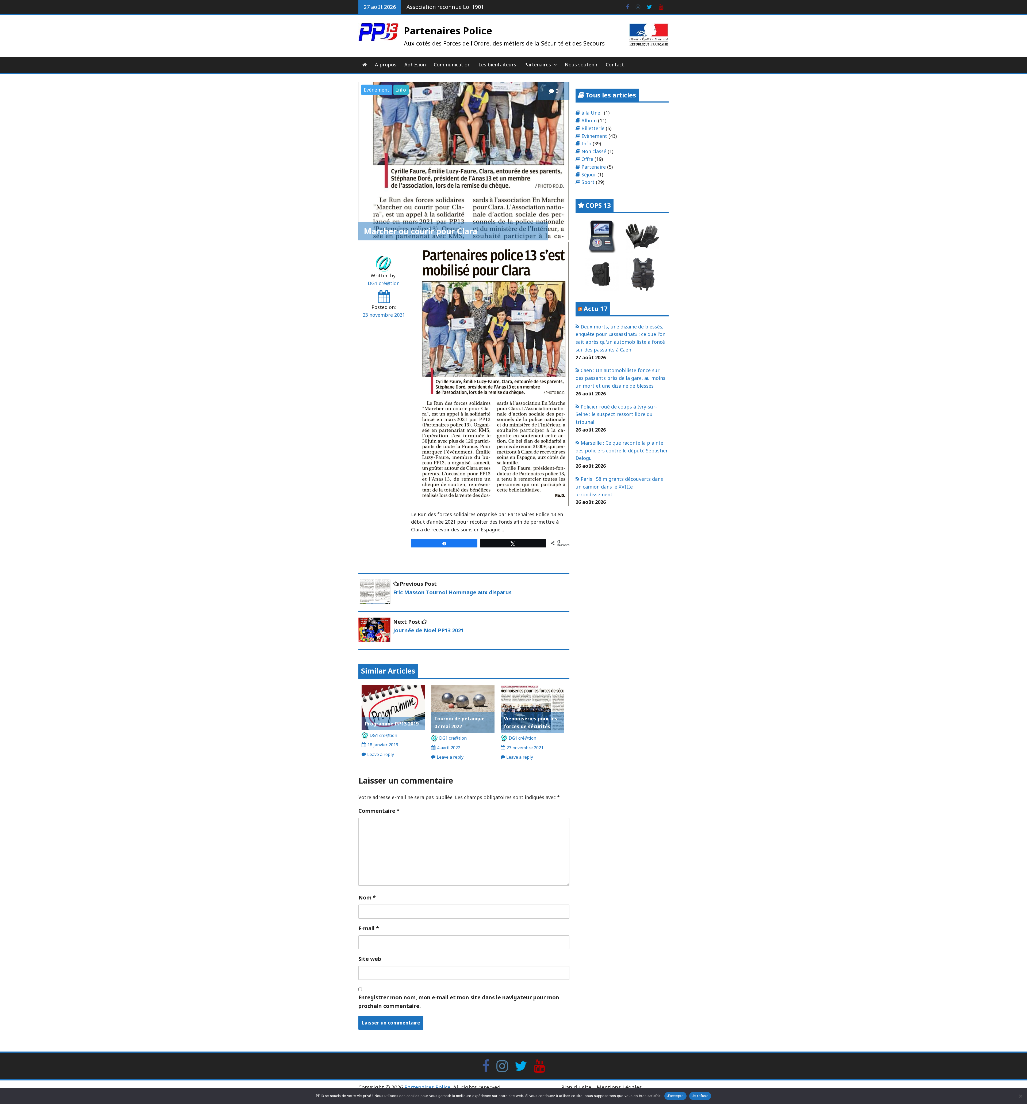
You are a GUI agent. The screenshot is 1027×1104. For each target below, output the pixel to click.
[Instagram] (502, 1065)
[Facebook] (485, 1065)
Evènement (376, 89)
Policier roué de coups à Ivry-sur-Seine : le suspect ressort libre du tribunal (616, 414)
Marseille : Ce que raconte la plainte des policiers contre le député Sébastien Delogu (622, 451)
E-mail (368, 928)
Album (589, 120)
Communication (452, 64)
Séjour (588, 174)
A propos (385, 64)
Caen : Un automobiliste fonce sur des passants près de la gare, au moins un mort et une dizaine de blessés (620, 378)
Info (401, 89)
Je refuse (700, 1096)
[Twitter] (521, 1065)
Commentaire (379, 810)
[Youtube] (539, 1065)
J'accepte (675, 1096)
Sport (588, 182)
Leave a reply (380, 754)
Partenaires (537, 64)
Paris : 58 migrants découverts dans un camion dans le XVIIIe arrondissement (619, 487)
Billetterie (592, 128)
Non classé (593, 151)
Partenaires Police (448, 30)
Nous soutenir (581, 64)
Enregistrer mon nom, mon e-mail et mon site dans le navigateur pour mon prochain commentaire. (458, 1002)
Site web (369, 958)
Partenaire (593, 167)
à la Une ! (592, 112)
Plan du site (576, 1087)
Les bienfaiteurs (497, 64)
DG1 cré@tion (384, 283)
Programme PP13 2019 (392, 723)
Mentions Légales (619, 1087)
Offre (587, 159)
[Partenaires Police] (364, 65)
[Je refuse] (1020, 1096)
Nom (367, 897)
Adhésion (415, 64)
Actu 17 (596, 308)
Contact (615, 64)
